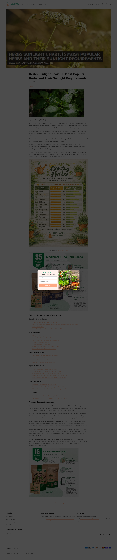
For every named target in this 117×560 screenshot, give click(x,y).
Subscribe (48, 285)
